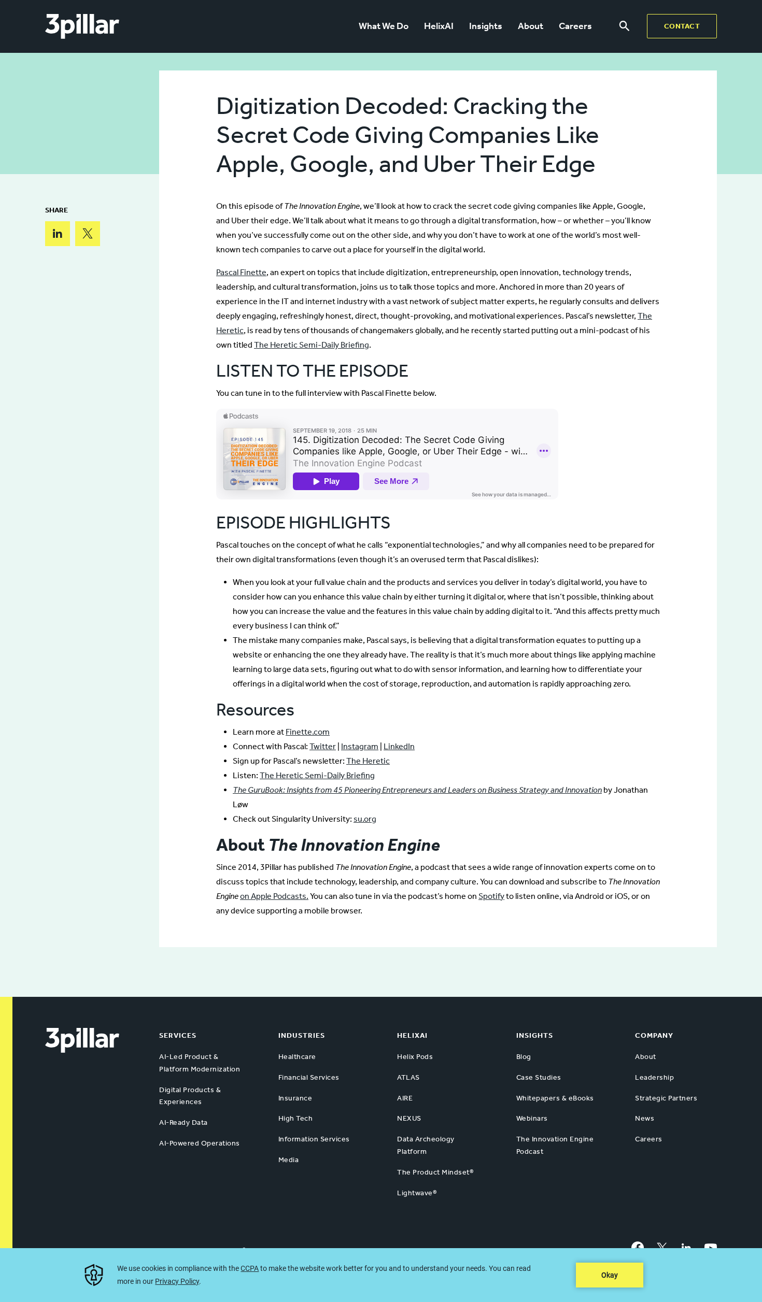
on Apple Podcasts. (274, 896)
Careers (575, 26)
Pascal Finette (241, 272)
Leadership (654, 1077)
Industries (301, 1035)
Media (288, 1159)
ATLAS (408, 1077)
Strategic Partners (666, 1098)
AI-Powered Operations (199, 1143)
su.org (365, 819)
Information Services (314, 1139)
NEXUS (409, 1118)
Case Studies (538, 1077)
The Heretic (368, 761)
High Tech (295, 1118)
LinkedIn (399, 746)
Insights (485, 26)
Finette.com (308, 732)
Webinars (532, 1118)
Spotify (491, 896)
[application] (381, 1275)
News (644, 1118)
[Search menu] (624, 26)
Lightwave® (416, 1193)
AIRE (405, 1098)
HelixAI (439, 26)
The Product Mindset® (435, 1172)
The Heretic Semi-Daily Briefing (311, 345)
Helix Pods (415, 1056)
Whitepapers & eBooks (555, 1098)
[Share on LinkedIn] (57, 233)
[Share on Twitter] (87, 233)
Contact (682, 26)
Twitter (322, 746)
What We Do (383, 26)
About (530, 26)
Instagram (359, 746)
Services (177, 1035)
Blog (523, 1056)
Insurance (295, 1098)
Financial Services (309, 1077)
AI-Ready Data (183, 1122)
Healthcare (297, 1056)
